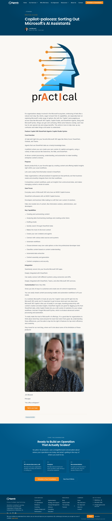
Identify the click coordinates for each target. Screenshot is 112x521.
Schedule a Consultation (94, 2)
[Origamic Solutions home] (14, 2)
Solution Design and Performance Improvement (40, 511)
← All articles (28, 11)
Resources (64, 2)
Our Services (32, 2)
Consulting (51, 509)
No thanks (97, 516)
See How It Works (68, 479)
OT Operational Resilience (39, 503)
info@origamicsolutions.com (100, 505)
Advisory (50, 507)
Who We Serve (44, 2)
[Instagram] (13, 513)
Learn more (15, 518)
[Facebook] (10, 513)
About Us (73, 2)
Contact (80, 2)
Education (50, 511)
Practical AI (37, 500)
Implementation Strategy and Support (53, 501)
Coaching (37, 507)
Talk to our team (32, 408)
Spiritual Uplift (66, 502)
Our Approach (55, 2)
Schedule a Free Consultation (47, 479)
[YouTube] (15, 513)
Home (25, 2)
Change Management (53, 504)
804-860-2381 (98, 502)
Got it (90, 516)
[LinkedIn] (7, 513)
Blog (63, 500)
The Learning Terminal (65, 506)
